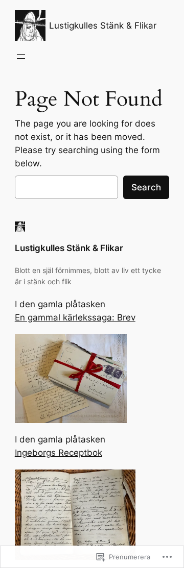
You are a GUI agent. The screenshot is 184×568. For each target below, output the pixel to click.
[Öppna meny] (21, 57)
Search (146, 187)
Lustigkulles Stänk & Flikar (102, 25)
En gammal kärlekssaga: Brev (75, 317)
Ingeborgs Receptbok (58, 453)
